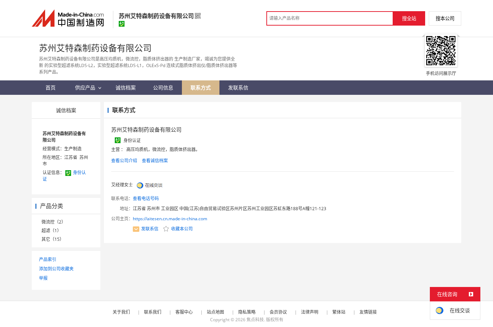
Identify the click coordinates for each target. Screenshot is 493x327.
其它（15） (53, 239)
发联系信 (149, 229)
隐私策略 (247, 312)
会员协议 (278, 312)
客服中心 (184, 312)
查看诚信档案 (155, 161)
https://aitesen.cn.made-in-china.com (170, 219)
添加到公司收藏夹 (56, 269)
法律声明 (309, 312)
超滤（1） (51, 230)
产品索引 (47, 259)
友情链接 (368, 312)
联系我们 (152, 312)
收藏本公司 (181, 229)
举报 (43, 278)
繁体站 (338, 312)
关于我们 (121, 312)
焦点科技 (255, 320)
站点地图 (215, 312)
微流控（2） (54, 222)
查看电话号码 (146, 198)
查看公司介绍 (124, 161)
